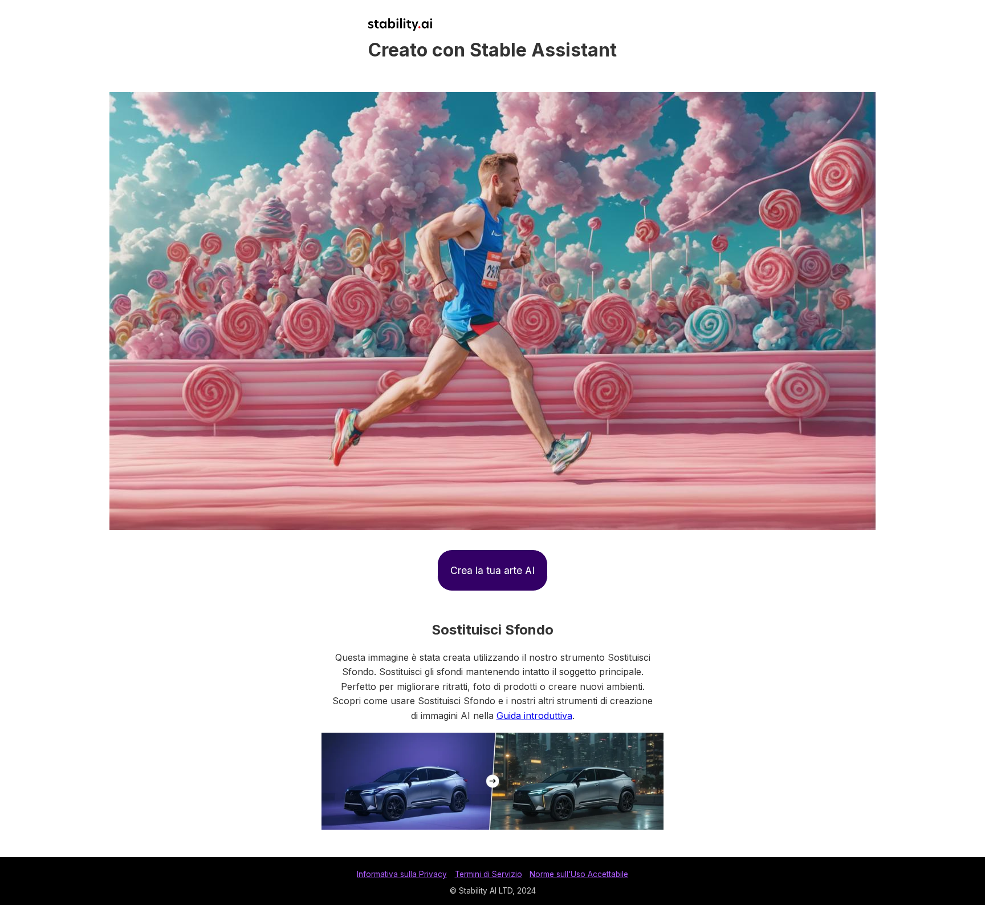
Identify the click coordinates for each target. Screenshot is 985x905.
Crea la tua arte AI (492, 570)
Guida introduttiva (534, 715)
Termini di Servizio (488, 874)
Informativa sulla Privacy (402, 874)
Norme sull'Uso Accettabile (579, 874)
